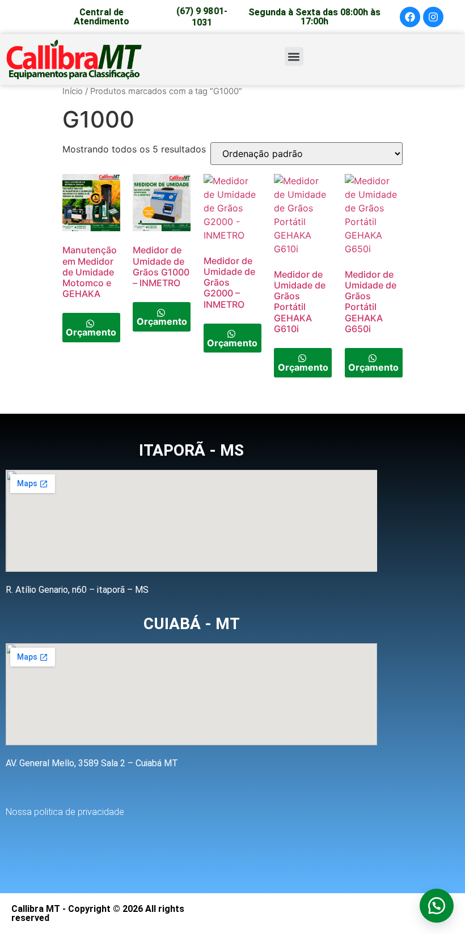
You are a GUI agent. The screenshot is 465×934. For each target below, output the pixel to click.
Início (72, 91)
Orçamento (91, 332)
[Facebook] (410, 17)
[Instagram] (433, 17)
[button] (294, 56)
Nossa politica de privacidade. (66, 811)
